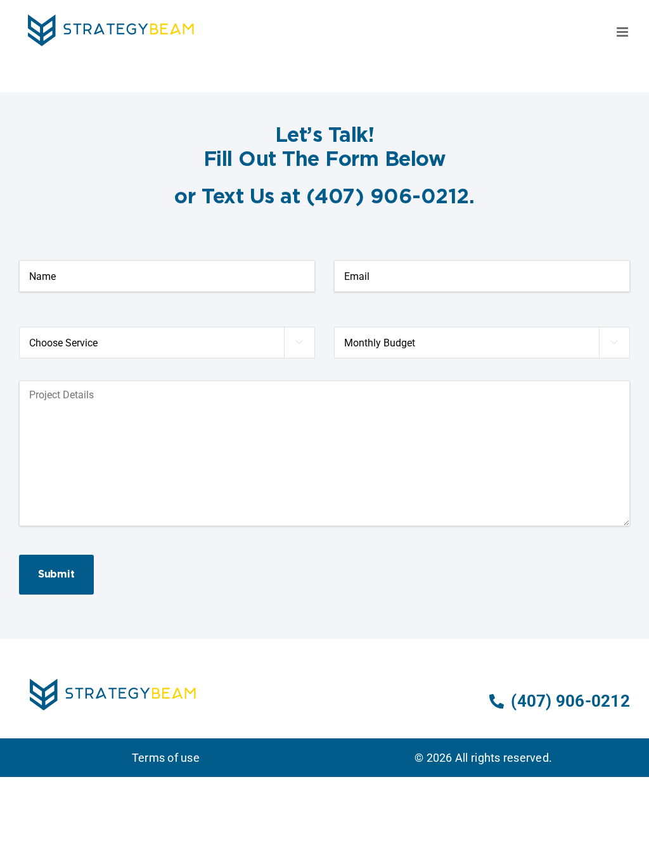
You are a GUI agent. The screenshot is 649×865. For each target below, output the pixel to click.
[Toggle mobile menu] (623, 32)
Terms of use (166, 757)
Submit (56, 574)
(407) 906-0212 (570, 700)
